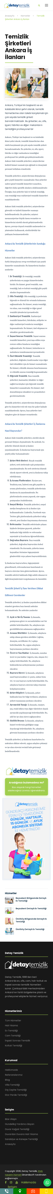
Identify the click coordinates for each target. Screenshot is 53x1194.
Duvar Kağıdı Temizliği (17, 1129)
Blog (7, 1079)
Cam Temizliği (12, 1035)
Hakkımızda (11, 1070)
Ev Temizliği (11, 1030)
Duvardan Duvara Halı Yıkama (21, 1134)
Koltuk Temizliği (13, 1045)
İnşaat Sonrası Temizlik (17, 1040)
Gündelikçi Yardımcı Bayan (19, 1124)
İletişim (12, 1187)
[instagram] (11, 1182)
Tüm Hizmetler (13, 1020)
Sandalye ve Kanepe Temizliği (21, 1139)
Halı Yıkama (11, 1025)
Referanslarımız (13, 1074)
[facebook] (6, 1182)
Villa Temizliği (12, 1084)
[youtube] (17, 1182)
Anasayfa (10, 1144)
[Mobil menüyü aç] (46, 5)
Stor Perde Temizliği (16, 1095)
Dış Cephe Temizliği (16, 1089)
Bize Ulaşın (11, 1119)
